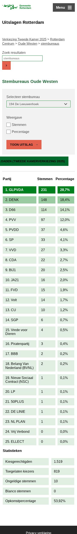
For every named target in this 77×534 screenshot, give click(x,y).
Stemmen (19, 125)
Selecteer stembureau (23, 97)
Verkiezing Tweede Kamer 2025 (24, 39)
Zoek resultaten (14, 52)
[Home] (16, 7)
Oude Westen (27, 43)
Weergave (14, 117)
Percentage (20, 132)
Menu (60, 7)
